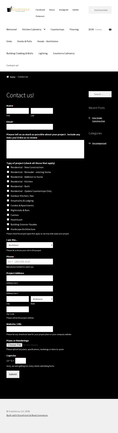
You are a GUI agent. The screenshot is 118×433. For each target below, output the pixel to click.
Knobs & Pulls (24, 41)
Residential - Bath (20, 186)
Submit (13, 374)
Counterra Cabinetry (64, 53)
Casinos (15, 214)
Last (32, 115)
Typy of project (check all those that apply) (30, 163)
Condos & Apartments (22, 205)
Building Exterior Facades (24, 224)
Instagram (63, 9)
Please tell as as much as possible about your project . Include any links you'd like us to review (43, 136)
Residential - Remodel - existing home (31, 172)
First (8, 115)
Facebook (40, 9)
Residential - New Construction (27, 167)
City (8, 304)
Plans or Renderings (17, 340)
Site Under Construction (98, 119)
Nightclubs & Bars (20, 210)
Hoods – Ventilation (47, 41)
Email (10, 121)
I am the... (11, 239)
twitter (76, 9)
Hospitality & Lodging (22, 200)
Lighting (43, 53)
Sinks (9, 41)
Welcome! (11, 29)
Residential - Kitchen (22, 181)
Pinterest (40, 16)
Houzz (52, 9)
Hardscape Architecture (23, 229)
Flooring (74, 29)
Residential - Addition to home (27, 176)
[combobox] (10, 261)
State (33, 304)
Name (10, 105)
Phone (10, 256)
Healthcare (16, 219)
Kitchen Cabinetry (31, 29)
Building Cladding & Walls (19, 53)
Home (12, 76)
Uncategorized (99, 143)
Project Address (15, 273)
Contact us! (12, 65)
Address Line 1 (12, 283)
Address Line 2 (12, 293)
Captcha (11, 355)
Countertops (57, 29)
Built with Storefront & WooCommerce (27, 415)
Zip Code (10, 314)
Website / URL (14, 324)
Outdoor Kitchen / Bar (22, 195)
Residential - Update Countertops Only (31, 191)
